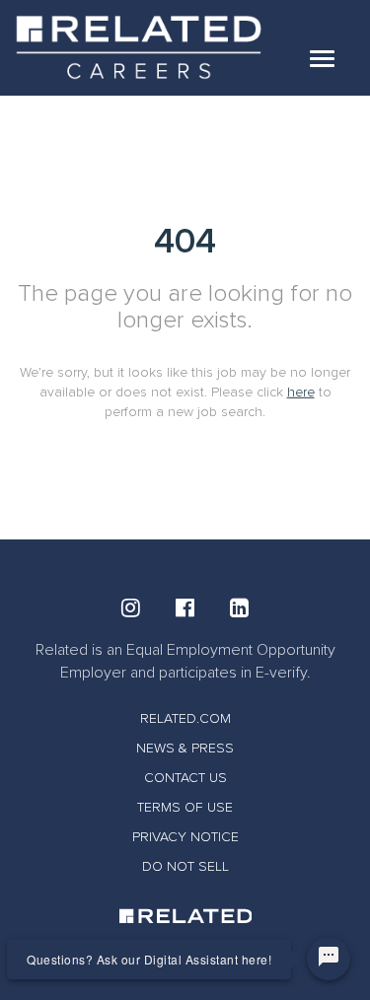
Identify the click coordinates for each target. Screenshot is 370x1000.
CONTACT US (185, 777)
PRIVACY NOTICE (185, 836)
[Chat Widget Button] (328, 958)
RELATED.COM (185, 718)
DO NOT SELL (185, 866)
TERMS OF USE (185, 807)
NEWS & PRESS (185, 748)
